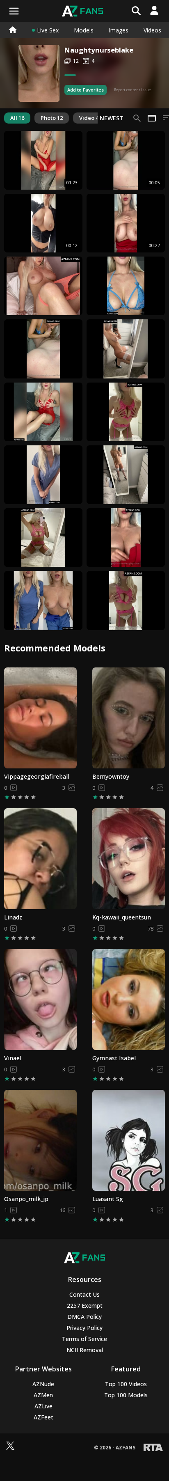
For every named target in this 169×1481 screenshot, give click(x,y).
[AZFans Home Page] (12, 30)
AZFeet (43, 1417)
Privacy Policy (84, 1328)
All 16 (17, 118)
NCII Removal (84, 1350)
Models (84, 30)
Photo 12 (52, 118)
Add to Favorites (85, 90)
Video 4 (88, 118)
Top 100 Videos (126, 1384)
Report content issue (132, 89)
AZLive (43, 1406)
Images (118, 30)
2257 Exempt (85, 1305)
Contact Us (84, 1294)
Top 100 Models (126, 1395)
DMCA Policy (84, 1317)
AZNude (43, 1384)
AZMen (43, 1395)
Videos (152, 30)
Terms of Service (84, 1339)
